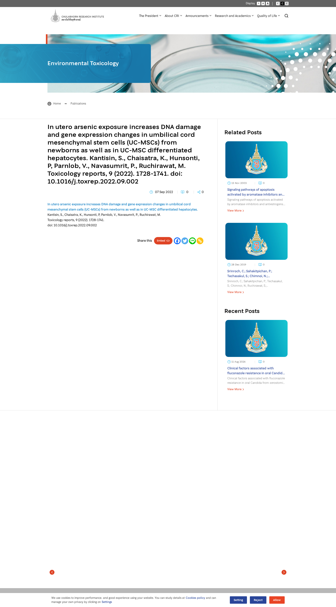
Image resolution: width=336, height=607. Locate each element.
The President (148, 15)
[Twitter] (184, 240)
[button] (52, 572)
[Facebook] (177, 240)
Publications (78, 103)
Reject (258, 600)
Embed (161, 241)
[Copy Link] (200, 240)
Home (57, 103)
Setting (238, 600)
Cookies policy (195, 598)
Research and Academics (233, 15)
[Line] (192, 240)
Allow (277, 600)
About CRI (172, 15)
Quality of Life (267, 15)
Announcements (197, 15)
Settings (107, 602)
